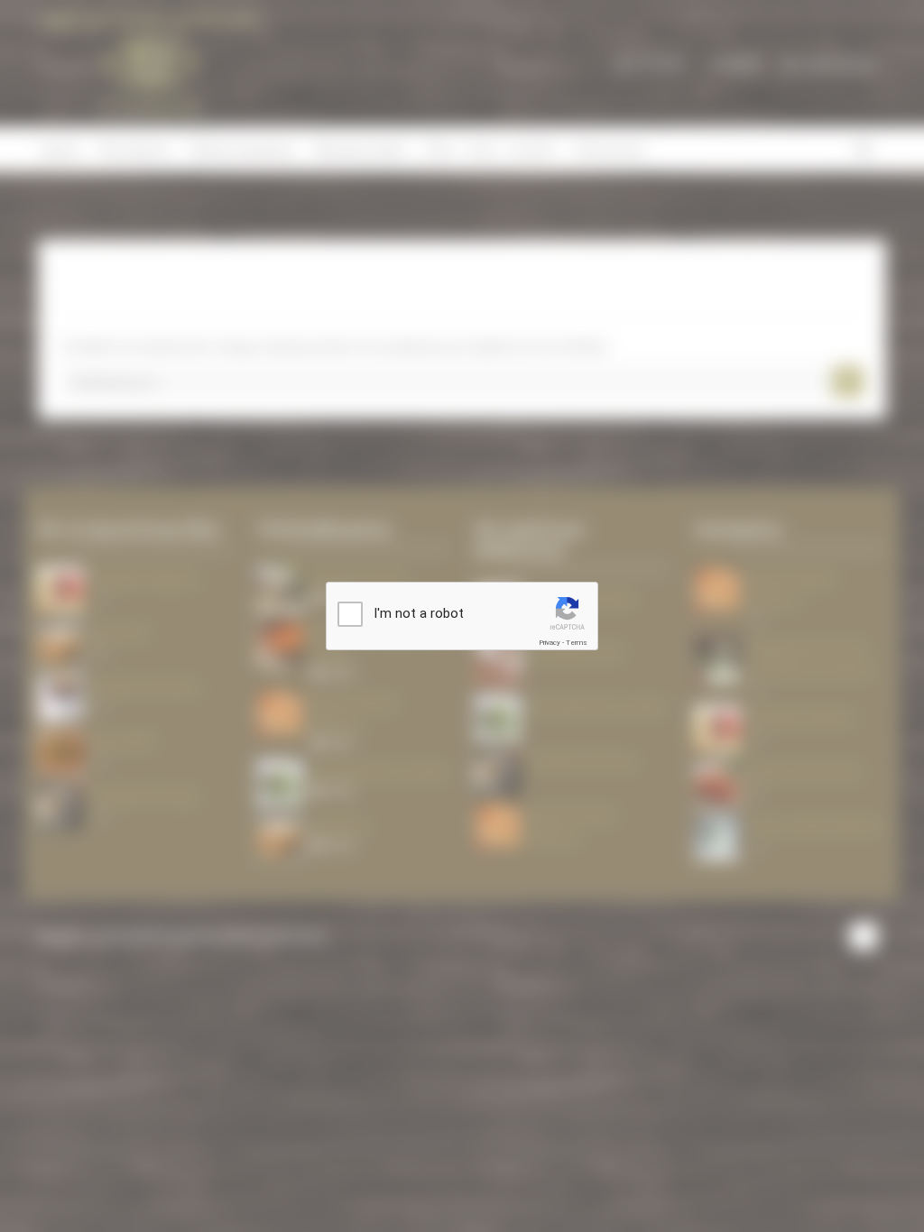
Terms (576, 643)
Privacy (549, 643)
